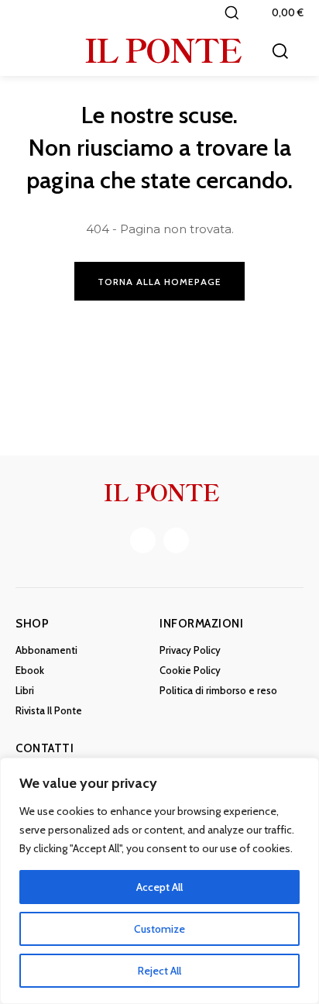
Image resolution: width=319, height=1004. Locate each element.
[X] (176, 540)
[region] (159, 881)
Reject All (159, 971)
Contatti (44, 748)
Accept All (159, 887)
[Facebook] (143, 540)
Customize (159, 929)
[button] (231, 12)
